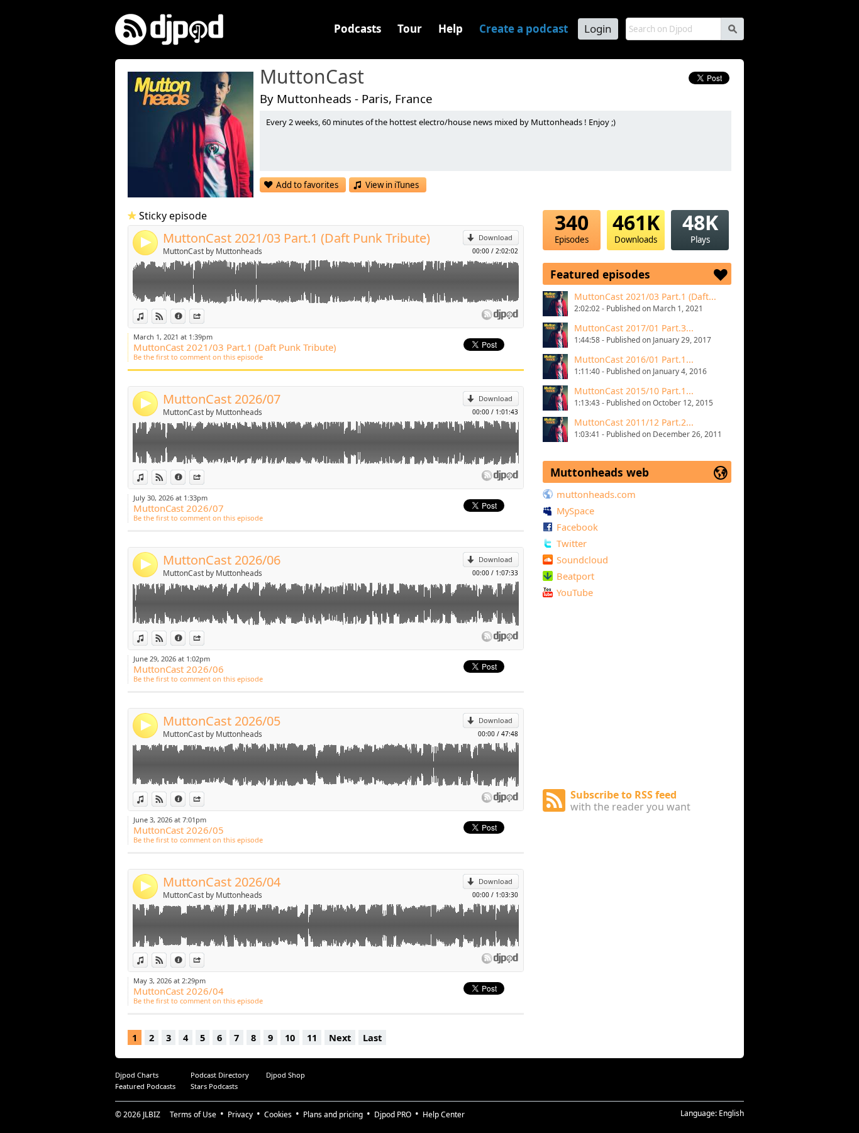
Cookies (278, 1114)
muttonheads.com (596, 494)
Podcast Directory (220, 1075)
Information (185, 316)
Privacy (240, 1114)
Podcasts (357, 28)
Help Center (444, 1114)
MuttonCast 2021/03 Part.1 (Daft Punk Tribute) (296, 238)
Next (340, 1037)
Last (372, 1037)
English (731, 1113)
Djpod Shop (285, 1075)
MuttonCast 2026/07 (221, 399)
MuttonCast (312, 77)
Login (598, 28)
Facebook (577, 527)
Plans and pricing (333, 1114)
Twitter (572, 543)
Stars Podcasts (214, 1086)
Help (450, 28)
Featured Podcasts (145, 1086)
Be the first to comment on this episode (198, 357)
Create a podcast (523, 28)
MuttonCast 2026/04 (221, 882)
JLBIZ (151, 1114)
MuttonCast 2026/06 (221, 560)
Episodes (572, 227)
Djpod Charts (136, 1075)
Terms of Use (193, 1114)
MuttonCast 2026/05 (221, 721)
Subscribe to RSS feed (630, 800)
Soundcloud (582, 560)
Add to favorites (307, 185)
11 (312, 1037)
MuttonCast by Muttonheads (212, 251)
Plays (700, 227)
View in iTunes (392, 185)
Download (496, 237)
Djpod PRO (392, 1114)
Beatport (575, 576)
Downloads (636, 227)
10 (290, 1037)
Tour (409, 28)
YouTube (575, 592)
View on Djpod (166, 316)
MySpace (575, 511)
